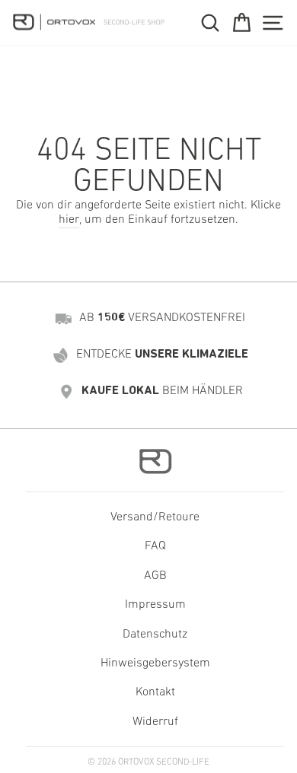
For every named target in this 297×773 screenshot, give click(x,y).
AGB (155, 576)
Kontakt (155, 692)
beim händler (162, 391)
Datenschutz (155, 634)
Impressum (155, 605)
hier (69, 220)
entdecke (162, 354)
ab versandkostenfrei (162, 318)
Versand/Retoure (155, 517)
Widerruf (155, 722)
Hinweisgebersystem (155, 663)
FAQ (155, 546)
